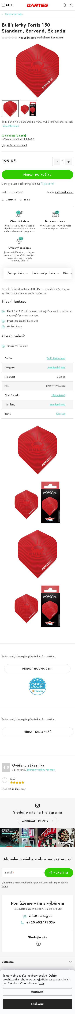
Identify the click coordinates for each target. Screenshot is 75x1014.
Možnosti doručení (17, 145)
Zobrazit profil (35, 820)
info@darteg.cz (40, 916)
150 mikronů (58, 395)
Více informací (11, 126)
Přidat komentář (38, 731)
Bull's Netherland (64, 192)
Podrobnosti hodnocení (50, 37)
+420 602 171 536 (40, 922)
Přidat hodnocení (37, 668)
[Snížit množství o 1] (57, 162)
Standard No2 (57, 404)
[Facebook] (38, 944)
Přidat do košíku (37, 175)
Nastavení (37, 992)
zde (41, 983)
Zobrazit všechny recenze (41, 769)
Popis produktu (16, 273)
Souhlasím (37, 1004)
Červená (60, 414)
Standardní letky (56, 367)
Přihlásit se (59, 873)
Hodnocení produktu (43, 273)
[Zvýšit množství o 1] (68, 162)
